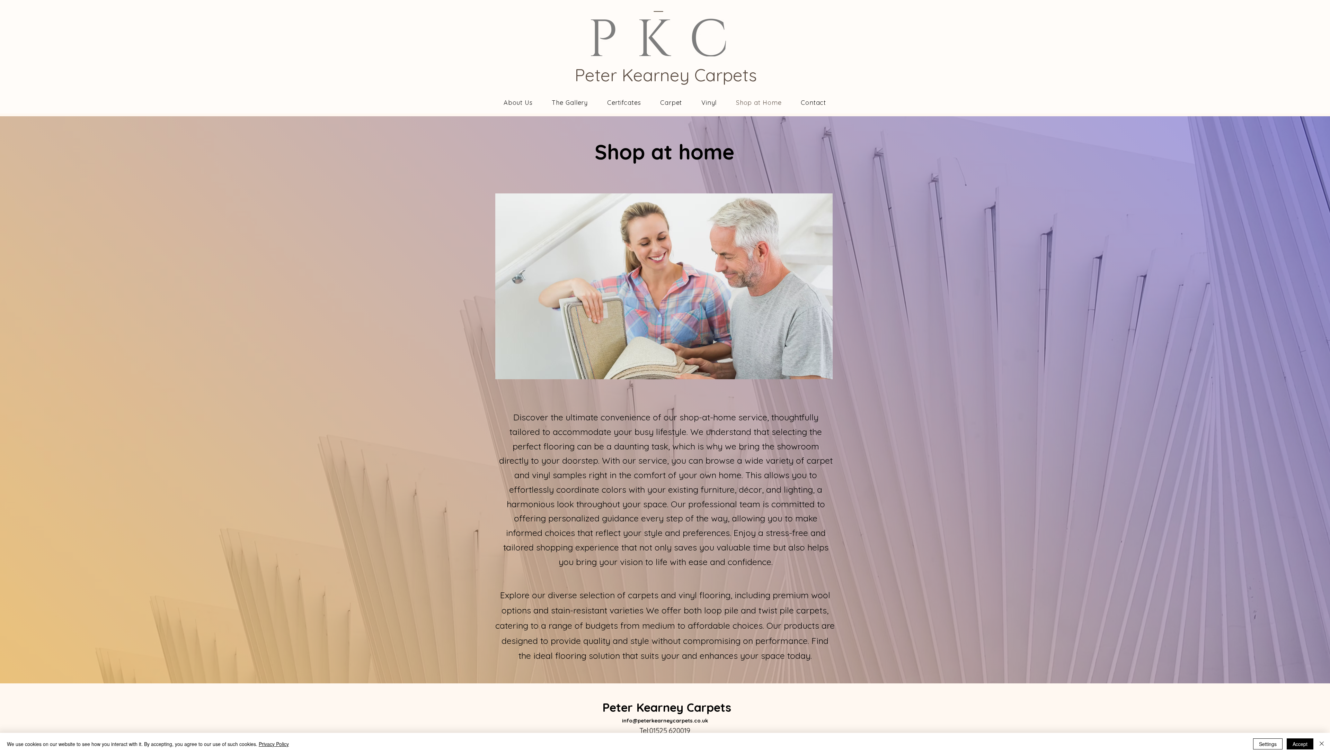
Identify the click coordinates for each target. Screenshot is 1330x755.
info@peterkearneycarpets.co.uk (665, 720)
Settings (1268, 743)
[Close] (1322, 743)
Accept (1300, 743)
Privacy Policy (274, 743)
